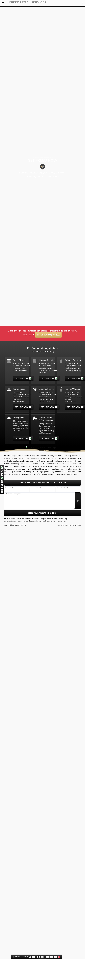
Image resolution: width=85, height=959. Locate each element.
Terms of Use (76, 525)
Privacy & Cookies (63, 525)
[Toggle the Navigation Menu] (3, 3)
